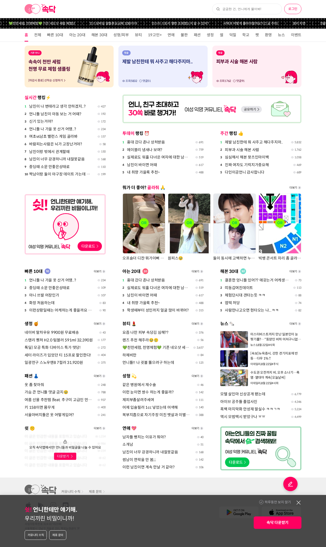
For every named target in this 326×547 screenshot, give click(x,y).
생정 (210, 34)
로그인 (292, 9)
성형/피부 (121, 34)
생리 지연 (291, 23)
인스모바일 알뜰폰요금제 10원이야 (106, 23)
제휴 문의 (95, 491)
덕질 (233, 34)
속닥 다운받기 (278, 522)
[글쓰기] (290, 484)
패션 (197, 34)
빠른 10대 (55, 34)
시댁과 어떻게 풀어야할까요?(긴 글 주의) (243, 23)
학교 (245, 34)
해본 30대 (99, 34)
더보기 (293, 187)
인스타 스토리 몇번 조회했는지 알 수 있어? (173, 23)
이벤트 (296, 34)
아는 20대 (77, 34)
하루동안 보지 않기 (278, 502)
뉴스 (281, 34)
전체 (37, 34)
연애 (171, 34)
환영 (268, 34)
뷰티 (138, 34)
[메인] (40, 9)
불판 (184, 34)
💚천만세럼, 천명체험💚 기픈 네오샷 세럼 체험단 (34, 23)
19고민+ (155, 34)
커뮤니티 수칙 (70, 491)
